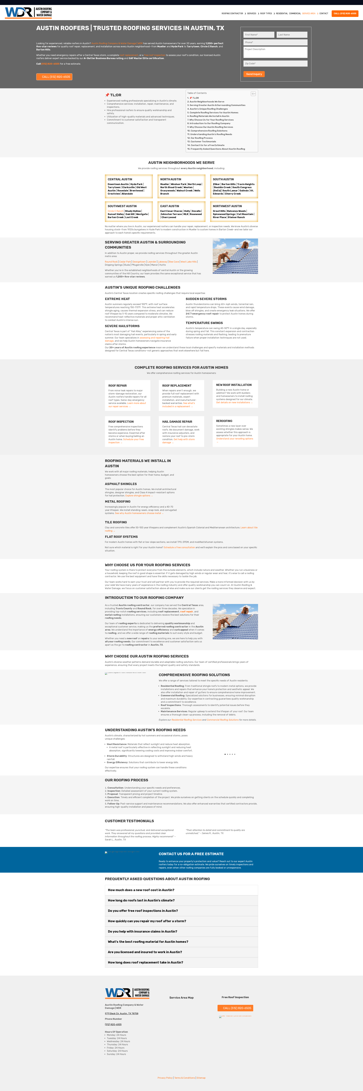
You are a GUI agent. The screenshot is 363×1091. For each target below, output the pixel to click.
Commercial (295, 13)
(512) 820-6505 (113, 1024)
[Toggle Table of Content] (252, 93)
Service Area (308, 13)
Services (251, 13)
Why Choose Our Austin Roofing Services (211, 127)
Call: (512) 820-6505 (345, 13)
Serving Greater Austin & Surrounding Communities (217, 105)
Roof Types (266, 13)
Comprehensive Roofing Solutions (209, 130)
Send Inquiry (254, 74)
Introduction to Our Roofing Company (210, 123)
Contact (323, 13)
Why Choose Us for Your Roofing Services (211, 120)
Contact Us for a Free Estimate (207, 145)
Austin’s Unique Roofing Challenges (209, 109)
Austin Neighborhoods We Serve (207, 101)
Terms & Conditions (184, 1078)
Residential (282, 13)
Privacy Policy (165, 1078)
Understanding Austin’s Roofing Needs (211, 134)
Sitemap (201, 1078)
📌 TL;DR (194, 98)
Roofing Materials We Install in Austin (209, 116)
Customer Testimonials (203, 141)
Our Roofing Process (202, 138)
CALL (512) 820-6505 (56, 77)
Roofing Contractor (232, 13)
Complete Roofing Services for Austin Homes (214, 112)
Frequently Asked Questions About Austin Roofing (218, 149)
